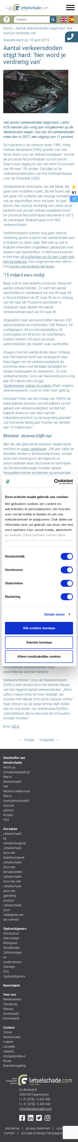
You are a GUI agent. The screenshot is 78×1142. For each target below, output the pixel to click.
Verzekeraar (11, 947)
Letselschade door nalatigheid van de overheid (13, 912)
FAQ (6, 820)
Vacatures (10, 1004)
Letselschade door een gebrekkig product (12, 893)
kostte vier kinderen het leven (32, 266)
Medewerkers (12, 999)
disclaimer (12, 1128)
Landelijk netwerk (9, 1049)
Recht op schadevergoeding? (13, 770)
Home (8, 28)
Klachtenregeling (13, 1065)
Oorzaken (10, 829)
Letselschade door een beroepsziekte (12, 867)
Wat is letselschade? (12, 779)
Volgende (46, 740)
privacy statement (38, 1128)
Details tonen (54, 614)
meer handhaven (34, 449)
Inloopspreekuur (13, 1056)
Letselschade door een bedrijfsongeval (13, 852)
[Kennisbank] (6, 19)
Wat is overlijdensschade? (13, 798)
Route (7, 1061)
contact (9, 1133)
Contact (9, 1027)
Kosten (8, 815)
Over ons (9, 994)
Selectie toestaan (39, 642)
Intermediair (11, 938)
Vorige (29, 740)
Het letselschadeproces (13, 789)
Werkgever (10, 943)
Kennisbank (11, 985)
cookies (61, 1128)
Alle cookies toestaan (39, 628)
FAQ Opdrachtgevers (13, 974)
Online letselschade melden (11, 1037)
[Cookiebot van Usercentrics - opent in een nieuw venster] (55, 482)
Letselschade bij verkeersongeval (13, 838)
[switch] (67, 569)
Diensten (9, 967)
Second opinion (8, 808)
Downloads (11, 1013)
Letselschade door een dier (12, 879)
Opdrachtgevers (15, 928)
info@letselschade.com (35, 1109)
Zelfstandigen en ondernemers (12, 957)
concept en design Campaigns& (47, 1133)
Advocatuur (11, 933)
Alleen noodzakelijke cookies (39, 656)
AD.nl (15, 726)
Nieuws (8, 1009)
